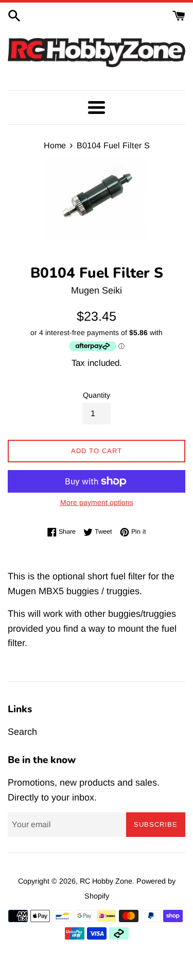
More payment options (96, 502)
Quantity (96, 395)
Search (22, 732)
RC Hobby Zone (106, 881)
